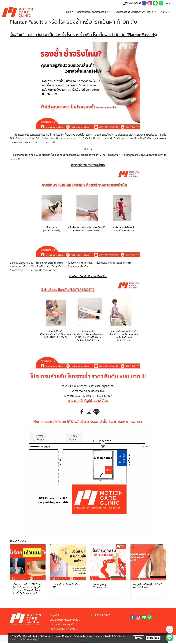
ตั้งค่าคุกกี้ (138, 638)
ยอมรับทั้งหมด (153, 638)
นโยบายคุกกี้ (34, 639)
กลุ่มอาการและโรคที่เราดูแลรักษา (93, 12)
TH (169, 3)
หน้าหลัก (69, 12)
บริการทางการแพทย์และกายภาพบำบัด (135, 12)
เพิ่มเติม (164, 12)
